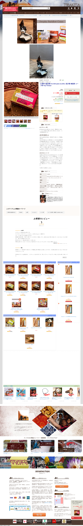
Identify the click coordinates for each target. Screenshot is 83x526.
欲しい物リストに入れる (72, 97)
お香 (27, 212)
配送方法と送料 (48, 502)
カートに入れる (77, 517)
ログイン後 (5, 128)
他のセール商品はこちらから (58, 101)
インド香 (42, 212)
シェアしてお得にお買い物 (26, 128)
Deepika (20, 212)
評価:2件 (61, 103)
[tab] (6, 13)
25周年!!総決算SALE (11, 212)
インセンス (34, 212)
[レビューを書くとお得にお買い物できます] (23, 127)
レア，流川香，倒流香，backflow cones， (55, 212)
